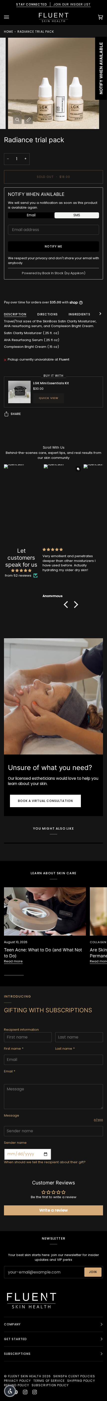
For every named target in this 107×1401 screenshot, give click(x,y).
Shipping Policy (81, 1381)
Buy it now (54, 290)
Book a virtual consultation (45, 801)
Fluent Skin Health (24, 1376)
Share (16, 414)
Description (15, 314)
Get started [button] (15, 1339)
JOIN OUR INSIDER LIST (53, 4)
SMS (76, 215)
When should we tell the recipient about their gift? (45, 1162)
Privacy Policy (17, 1381)
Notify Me (53, 246)
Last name (65, 1048)
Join (93, 1272)
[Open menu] (11, 17)
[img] (21, 570)
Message (11, 1115)
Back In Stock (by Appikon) (63, 273)
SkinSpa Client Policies (74, 1376)
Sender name (15, 1142)
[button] (67, 604)
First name (13, 1048)
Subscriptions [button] (17, 1354)
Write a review (53, 1210)
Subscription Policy (50, 1385)
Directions (47, 314)
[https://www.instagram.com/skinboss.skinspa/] (34, 1392)
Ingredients (79, 314)
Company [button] (12, 1324)
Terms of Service (49, 1381)
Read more (13, 961)
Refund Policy (16, 1385)
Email (31, 215)
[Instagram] (25, 1392)
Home (8, 31)
